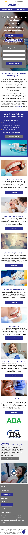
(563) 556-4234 (5, 501)
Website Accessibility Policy (17, 530)
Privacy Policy (3, 529)
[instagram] (4, 508)
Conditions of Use (20, 529)
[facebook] (2, 508)
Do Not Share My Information (12, 529)
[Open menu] (26, 5)
